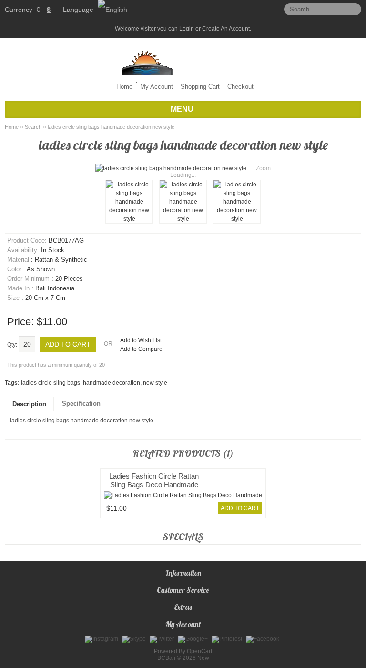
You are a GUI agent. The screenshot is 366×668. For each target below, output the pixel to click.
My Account (156, 86)
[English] (112, 9)
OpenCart (199, 651)
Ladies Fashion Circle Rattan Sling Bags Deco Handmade (154, 480)
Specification (81, 403)
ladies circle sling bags (50, 383)
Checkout (240, 86)
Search (33, 127)
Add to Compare (141, 349)
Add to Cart (240, 508)
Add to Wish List (141, 340)
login (186, 28)
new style (155, 383)
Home (124, 86)
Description (29, 404)
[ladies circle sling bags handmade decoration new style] (129, 202)
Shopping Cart (200, 86)
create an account (226, 28)
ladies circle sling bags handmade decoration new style (111, 127)
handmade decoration (111, 383)
